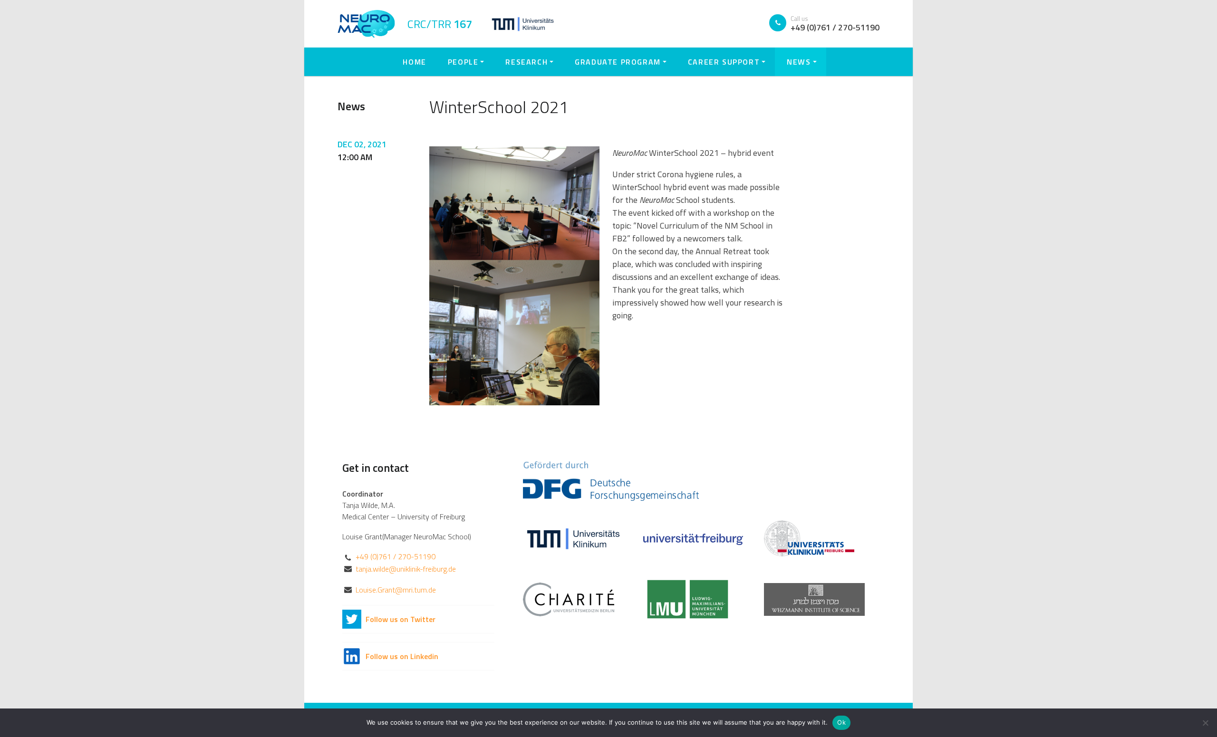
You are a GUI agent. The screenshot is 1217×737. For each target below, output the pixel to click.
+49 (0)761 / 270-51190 (395, 556)
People (463, 61)
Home (414, 61)
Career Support (724, 61)
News (799, 61)
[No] (1205, 722)
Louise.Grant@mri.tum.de (396, 589)
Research (526, 61)
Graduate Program (618, 61)
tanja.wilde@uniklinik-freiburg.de (406, 568)
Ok (841, 722)
